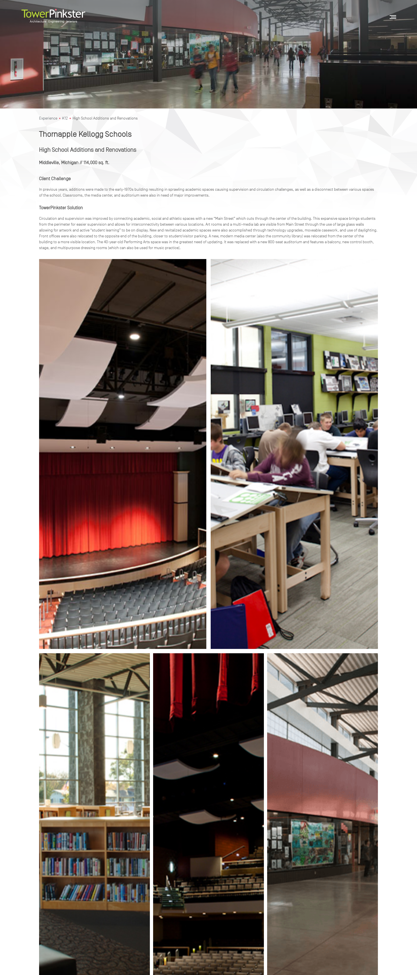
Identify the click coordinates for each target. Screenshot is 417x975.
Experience (48, 118)
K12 (65, 118)
